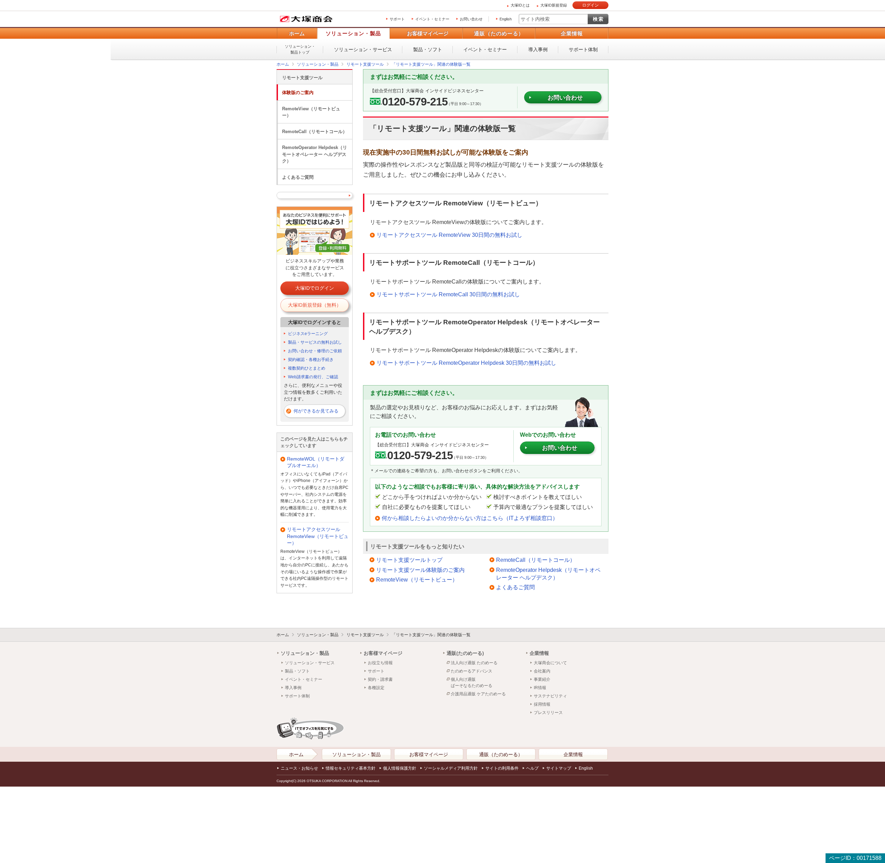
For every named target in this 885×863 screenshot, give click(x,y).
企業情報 (572, 33)
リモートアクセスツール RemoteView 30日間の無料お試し (449, 235)
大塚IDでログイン (314, 288)
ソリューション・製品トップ (300, 49)
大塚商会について (550, 662)
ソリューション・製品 (353, 33)
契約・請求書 (380, 679)
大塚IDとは (520, 5)
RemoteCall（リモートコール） (535, 560)
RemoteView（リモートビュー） (417, 580)
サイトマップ (558, 768)
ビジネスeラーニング (308, 333)
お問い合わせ (471, 19)
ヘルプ (532, 768)
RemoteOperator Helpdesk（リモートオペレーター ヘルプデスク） (548, 574)
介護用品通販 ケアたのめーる (478, 694)
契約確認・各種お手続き (311, 359)
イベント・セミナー (432, 19)
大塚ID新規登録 (553, 5)
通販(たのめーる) (465, 653)
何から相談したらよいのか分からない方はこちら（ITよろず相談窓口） (470, 518)
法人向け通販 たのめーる (474, 662)
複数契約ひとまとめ (306, 368)
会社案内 (542, 671)
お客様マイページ (427, 33)
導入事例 (538, 49)
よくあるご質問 (515, 587)
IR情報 (540, 687)
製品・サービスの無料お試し (315, 342)
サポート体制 (583, 49)
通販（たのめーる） (499, 33)
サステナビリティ (550, 696)
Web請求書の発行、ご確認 (313, 376)
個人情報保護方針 (399, 768)
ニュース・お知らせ (299, 768)
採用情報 (542, 704)
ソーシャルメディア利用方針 (451, 768)
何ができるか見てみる (316, 411)
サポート (397, 19)
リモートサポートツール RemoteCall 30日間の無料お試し (448, 294)
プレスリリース (548, 712)
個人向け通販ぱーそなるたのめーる (471, 682)
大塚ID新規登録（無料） (314, 305)
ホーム (297, 33)
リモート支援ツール (302, 77)
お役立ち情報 (380, 662)
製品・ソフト (427, 49)
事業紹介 (542, 679)
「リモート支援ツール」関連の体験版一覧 (431, 634)
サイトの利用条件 (502, 768)
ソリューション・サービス (363, 49)
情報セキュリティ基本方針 (350, 768)
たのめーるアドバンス (471, 671)
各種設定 (376, 687)
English (506, 19)
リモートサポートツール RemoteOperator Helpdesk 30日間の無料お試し (466, 363)
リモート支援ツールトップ (409, 560)
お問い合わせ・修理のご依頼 (315, 351)
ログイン (590, 5)
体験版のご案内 (298, 92)
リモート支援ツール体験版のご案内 (420, 570)
